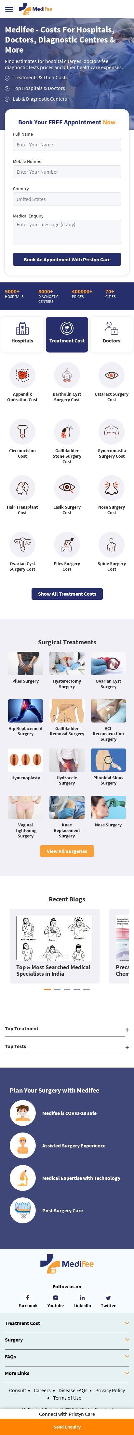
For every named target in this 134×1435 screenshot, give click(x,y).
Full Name (23, 134)
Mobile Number (28, 161)
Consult (17, 1390)
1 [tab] (47, 989)
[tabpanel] (54, 946)
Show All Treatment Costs (67, 593)
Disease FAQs (73, 1390)
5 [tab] (86, 989)
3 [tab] (67, 989)
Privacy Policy (110, 1390)
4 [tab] (77, 989)
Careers (42, 1390)
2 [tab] (57, 989)
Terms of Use (67, 1397)
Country (21, 188)
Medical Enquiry (28, 216)
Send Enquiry (67, 1427)
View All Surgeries (67, 851)
